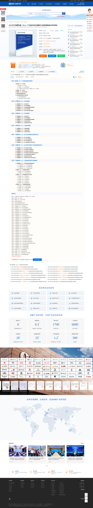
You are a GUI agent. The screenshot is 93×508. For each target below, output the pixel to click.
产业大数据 (57, 4)
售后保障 (42, 480)
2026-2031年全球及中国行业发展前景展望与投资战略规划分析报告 (25, 279)
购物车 (75, 0)
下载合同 (56, 30)
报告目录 (12, 76)
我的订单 (78, 0)
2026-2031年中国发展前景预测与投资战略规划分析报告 (27, 273)
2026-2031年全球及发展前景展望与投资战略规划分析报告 (28, 275)
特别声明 (32, 76)
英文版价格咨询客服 (56, 38)
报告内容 (12, 71)
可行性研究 (14, 0)
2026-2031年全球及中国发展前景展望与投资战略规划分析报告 (65, 273)
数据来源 (27, 76)
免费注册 (82, 0)
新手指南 (10, 480)
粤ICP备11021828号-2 (30, 505)
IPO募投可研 (61, 492)
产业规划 (65, 4)
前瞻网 (10, 0)
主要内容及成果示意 (20, 76)
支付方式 (32, 483)
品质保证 (42, 485)
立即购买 (43, 55)
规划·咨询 (53, 480)
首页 (28, 4)
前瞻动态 (11, 443)
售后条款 (42, 483)
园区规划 (52, 485)
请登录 (72, 0)
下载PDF (51, 30)
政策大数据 (53, 494)
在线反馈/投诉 (39, 504)
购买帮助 (22, 480)
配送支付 (32, 480)
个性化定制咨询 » (37, 259)
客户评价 (22, 485)
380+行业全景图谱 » (61, 16)
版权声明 (10, 490)
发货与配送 (33, 485)
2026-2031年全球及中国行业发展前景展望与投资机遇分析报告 (63, 269)
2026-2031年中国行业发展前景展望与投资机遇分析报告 (24, 269)
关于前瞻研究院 (11, 483)
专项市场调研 (19, 0)
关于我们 (72, 4)
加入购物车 (53, 55)
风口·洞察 (34, 4)
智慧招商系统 (53, 490)
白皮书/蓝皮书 (24, 0)
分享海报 (61, 30)
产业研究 (41, 4)
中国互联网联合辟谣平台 (49, 504)
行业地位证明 (49, 4)
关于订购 (10, 485)
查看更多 (82, 443)
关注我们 (86, 494)
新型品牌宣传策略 (62, 494)
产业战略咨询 (61, 490)
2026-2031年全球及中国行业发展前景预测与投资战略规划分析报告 (65, 277)
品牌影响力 (22, 483)
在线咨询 (61, 55)
